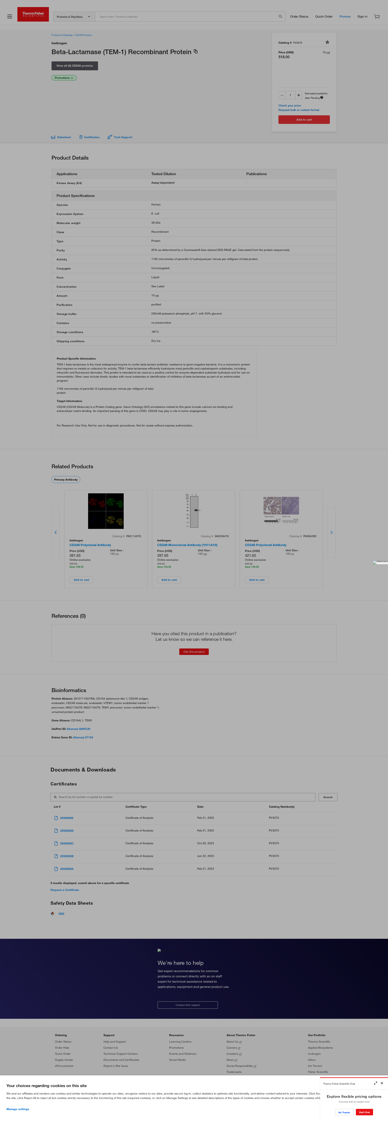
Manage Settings (17, 1109)
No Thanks (344, 1112)
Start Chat (364, 1112)
